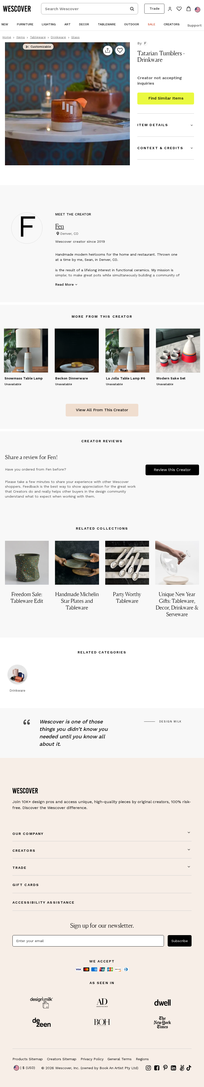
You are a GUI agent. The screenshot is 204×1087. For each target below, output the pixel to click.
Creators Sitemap (61, 1059)
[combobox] (89, 8)
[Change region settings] (197, 9)
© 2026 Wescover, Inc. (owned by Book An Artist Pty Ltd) (89, 1068)
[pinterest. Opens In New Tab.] (165, 1068)
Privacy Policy (92, 1059)
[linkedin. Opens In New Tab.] (173, 1068)
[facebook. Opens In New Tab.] (157, 1068)
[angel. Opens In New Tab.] (182, 1068)
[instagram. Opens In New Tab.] (148, 1068)
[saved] (179, 9)
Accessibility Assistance (43, 902)
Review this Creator (172, 469)
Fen (59, 226)
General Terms (119, 1059)
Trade (154, 8)
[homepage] (18, 9)
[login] (170, 8)
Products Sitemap (27, 1059)
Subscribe (179, 941)
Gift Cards (25, 885)
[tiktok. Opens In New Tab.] (189, 1068)
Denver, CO (69, 234)
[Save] (120, 51)
